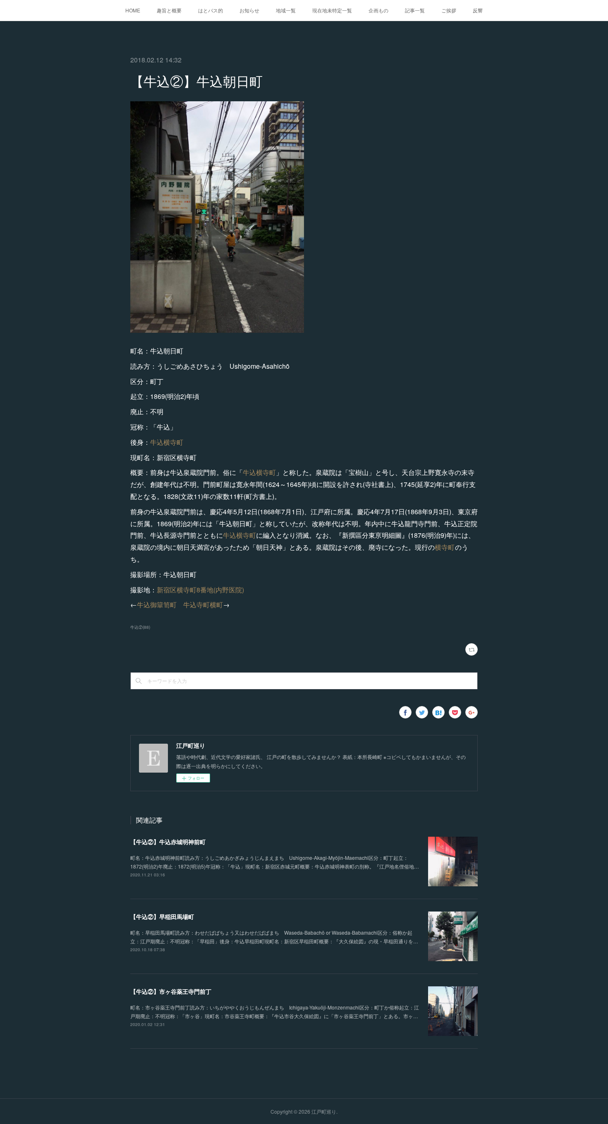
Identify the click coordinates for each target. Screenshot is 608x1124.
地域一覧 (286, 10)
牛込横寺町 (166, 442)
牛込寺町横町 (203, 604)
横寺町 (445, 547)
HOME (132, 10)
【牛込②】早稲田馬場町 (162, 916)
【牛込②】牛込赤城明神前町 (168, 842)
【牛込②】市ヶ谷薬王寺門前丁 (170, 991)
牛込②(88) (140, 627)
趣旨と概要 (169, 10)
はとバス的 (210, 10)
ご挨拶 (448, 10)
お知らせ (249, 10)
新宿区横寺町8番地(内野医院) (200, 589)
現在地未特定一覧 (332, 10)
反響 (478, 10)
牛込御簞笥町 (157, 604)
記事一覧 (415, 10)
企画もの (378, 10)
